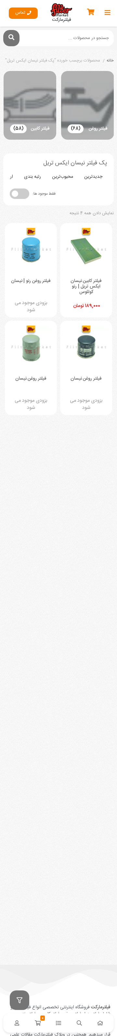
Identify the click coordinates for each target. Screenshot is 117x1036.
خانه (110, 61)
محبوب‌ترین (62, 177)
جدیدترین (93, 177)
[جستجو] (11, 38)
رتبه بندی (32, 177)
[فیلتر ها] (19, 1000)
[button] (23, 13)
